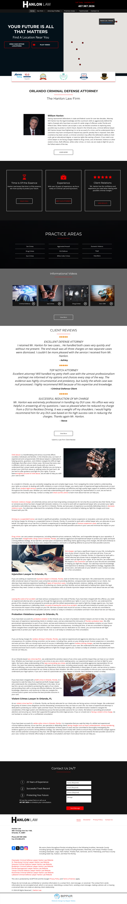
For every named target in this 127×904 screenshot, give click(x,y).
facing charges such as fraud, (78, 725)
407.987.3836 (86, 6)
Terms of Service (69, 879)
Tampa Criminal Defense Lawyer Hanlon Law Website (31, 870)
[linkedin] (22, 848)
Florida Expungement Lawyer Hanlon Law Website (30, 868)
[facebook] (13, 848)
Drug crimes (16, 536)
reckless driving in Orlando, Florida (45, 639)
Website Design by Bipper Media (63, 901)
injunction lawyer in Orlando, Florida (49, 579)
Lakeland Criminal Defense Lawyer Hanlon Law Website (32, 875)
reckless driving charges (83, 643)
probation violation (41, 619)
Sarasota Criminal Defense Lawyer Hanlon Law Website (32, 864)
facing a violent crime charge (101, 712)
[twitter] (18, 848)
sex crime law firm (34, 659)
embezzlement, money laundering (101, 725)
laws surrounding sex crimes (54, 663)
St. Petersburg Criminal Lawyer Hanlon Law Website (30, 862)
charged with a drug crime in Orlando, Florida (39, 539)
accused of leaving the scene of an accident (61, 605)
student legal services (28, 488)
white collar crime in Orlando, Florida (47, 723)
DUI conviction (80, 561)
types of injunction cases (56, 583)
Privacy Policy (55, 879)
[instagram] (26, 848)
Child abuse (16, 455)
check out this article (60, 493)
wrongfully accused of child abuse (27, 473)
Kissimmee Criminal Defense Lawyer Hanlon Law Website (32, 873)
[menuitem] (32, 11)
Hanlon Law (37, 890)
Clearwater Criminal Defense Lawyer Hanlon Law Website (32, 860)
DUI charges (69, 551)
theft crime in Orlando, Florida (46, 680)
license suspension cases (87, 523)
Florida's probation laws (94, 621)
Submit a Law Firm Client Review (63, 440)
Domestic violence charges (21, 502)
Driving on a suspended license (23, 519)
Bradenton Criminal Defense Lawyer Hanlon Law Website (32, 866)
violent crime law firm (24, 703)
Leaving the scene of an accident (23, 599)
